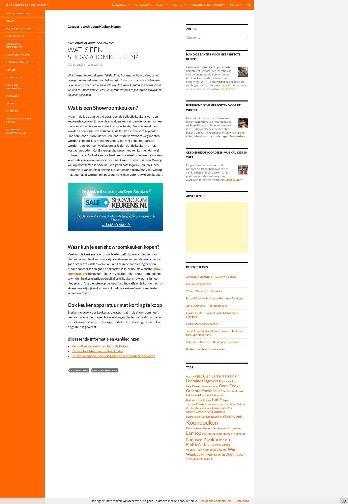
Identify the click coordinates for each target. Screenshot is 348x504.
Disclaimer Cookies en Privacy (19, 120)
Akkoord (243, 501)
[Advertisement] (217, 227)
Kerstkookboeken (194, 408)
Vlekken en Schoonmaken (206, 4)
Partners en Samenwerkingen (16, 131)
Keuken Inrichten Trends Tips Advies (97, 351)
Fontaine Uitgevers (202, 381)
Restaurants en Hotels (19, 62)
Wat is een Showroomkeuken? (103, 53)
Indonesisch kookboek (198, 395)
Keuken (160, 4)
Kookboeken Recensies (201, 428)
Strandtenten (14, 77)
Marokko (239, 433)
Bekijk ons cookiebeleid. (215, 501)
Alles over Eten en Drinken (27, 5)
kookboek (233, 416)
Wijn (232, 449)
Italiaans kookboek (198, 400)
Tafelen (234, 4)
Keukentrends (216, 411)
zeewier (208, 458)
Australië (191, 376)
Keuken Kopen (77, 42)
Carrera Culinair (225, 375)
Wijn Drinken (216, 454)
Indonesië (217, 395)
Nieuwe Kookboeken (208, 439)
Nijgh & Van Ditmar (200, 444)
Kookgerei (141, 4)
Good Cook (228, 386)
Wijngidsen (234, 454)
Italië (217, 399)
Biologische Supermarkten (14, 45)
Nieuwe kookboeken (198, 283)
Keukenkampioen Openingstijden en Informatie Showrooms (113, 356)
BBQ (199, 376)
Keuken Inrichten (222, 408)
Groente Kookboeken (204, 391)
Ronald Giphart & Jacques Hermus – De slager (214, 298)
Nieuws (10, 103)
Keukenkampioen (196, 411)
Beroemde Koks (15, 36)
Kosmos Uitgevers (229, 428)
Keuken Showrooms (18, 54)
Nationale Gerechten (18, 13)
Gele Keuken (193, 386)
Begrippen (12, 111)
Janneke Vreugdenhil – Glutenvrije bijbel (211, 276)
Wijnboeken (196, 454)
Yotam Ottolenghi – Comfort (204, 291)
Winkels (11, 69)
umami (227, 444)
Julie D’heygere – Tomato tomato (206, 305)
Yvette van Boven (194, 458)
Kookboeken (119, 4)
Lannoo (193, 433)
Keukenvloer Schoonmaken (202, 416)
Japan (226, 400)
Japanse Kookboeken (198, 404)
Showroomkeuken (101, 42)
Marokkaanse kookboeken (202, 323)
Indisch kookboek (233, 391)
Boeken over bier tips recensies (205, 349)
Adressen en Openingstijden (15, 87)
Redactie (96, 64)
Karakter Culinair (235, 404)
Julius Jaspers (218, 404)
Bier (206, 376)
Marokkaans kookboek (217, 433)
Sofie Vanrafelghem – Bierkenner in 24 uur (212, 342)
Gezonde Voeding (210, 386)
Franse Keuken (227, 381)
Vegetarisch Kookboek (201, 449)
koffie (221, 416)
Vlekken (221, 449)
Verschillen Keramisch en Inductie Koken (100, 346)
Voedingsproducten (18, 28)
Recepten (177, 4)
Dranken (11, 21)
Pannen (219, 444)
